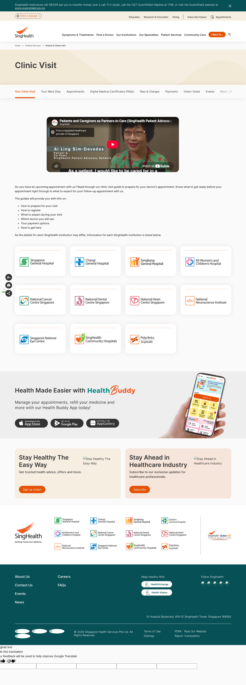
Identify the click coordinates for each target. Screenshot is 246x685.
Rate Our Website (195, 631)
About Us (22, 577)
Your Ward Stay (51, 91)
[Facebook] (203, 583)
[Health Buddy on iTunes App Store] (31, 423)
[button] (225, 91)
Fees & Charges (149, 91)
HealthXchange (159, 584)
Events (210, 91)
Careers (64, 577)
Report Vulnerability (187, 636)
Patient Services (33, 45)
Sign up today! (32, 489)
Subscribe (139, 489)
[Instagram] (221, 583)
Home (17, 45)
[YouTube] (227, 583)
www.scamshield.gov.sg (30, 8)
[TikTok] (209, 583)
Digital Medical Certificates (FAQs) (112, 91)
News (19, 602)
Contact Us (24, 585)
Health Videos (160, 592)
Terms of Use (152, 631)
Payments (171, 91)
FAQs (62, 585)
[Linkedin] (215, 583)
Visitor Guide (192, 91)
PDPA (178, 631)
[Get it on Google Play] (67, 423)
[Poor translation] (11, 661)
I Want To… (217, 34)
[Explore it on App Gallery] (102, 423)
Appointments (75, 91)
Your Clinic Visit (25, 91)
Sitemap (149, 636)
